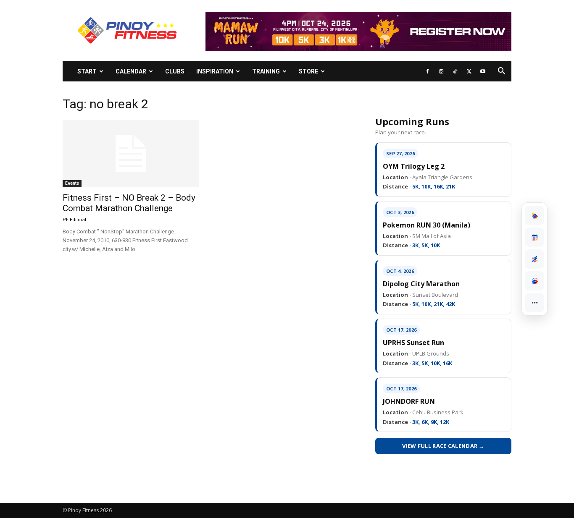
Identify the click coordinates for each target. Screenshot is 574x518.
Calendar (131, 71)
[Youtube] (483, 71)
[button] (501, 72)
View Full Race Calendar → (443, 446)
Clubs (174, 71)
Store (308, 71)
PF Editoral (74, 219)
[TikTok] (455, 71)
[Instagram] (441, 71)
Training (266, 71)
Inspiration (214, 71)
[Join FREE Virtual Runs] (534, 259)
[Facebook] (427, 71)
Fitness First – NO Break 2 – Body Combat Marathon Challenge (129, 203)
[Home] (534, 215)
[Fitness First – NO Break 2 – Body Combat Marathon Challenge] (131, 153)
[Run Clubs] (534, 280)
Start (87, 71)
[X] (469, 71)
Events (72, 183)
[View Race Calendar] (534, 237)
